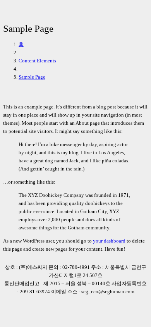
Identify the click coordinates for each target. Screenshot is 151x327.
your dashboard (109, 241)
